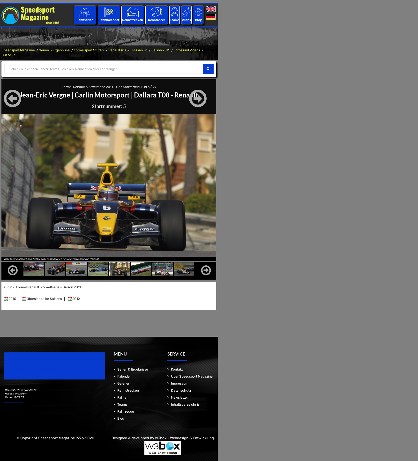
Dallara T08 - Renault (166, 95)
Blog (198, 20)
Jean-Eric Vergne (44, 95)
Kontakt (177, 369)
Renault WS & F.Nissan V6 (127, 50)
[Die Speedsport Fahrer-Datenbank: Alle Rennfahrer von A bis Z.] (156, 12)
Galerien (123, 383)
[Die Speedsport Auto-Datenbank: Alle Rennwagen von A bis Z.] (186, 12)
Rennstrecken (132, 20)
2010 (12, 299)
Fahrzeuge (125, 411)
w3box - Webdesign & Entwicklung (184, 438)
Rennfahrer (156, 20)
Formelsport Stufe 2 (89, 50)
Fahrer (122, 397)
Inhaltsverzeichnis (185, 404)
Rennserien (84, 20)
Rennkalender (108, 20)
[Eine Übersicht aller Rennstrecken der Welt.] (133, 12)
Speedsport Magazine (18, 50)
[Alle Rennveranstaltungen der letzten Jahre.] (108, 12)
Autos (186, 20)
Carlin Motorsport (102, 95)
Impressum (179, 383)
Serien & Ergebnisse (54, 50)
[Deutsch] (211, 17)
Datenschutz (181, 390)
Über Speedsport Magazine (192, 376)
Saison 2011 (160, 50)
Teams (174, 20)
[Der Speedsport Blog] (198, 12)
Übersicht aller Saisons (44, 299)
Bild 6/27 (8, 55)
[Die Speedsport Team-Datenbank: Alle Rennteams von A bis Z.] (175, 12)
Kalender (124, 376)
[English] (211, 9)
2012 (76, 299)
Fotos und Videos (187, 50)
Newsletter (179, 397)
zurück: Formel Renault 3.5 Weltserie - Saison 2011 (42, 287)
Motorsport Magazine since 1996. (31, 369)
